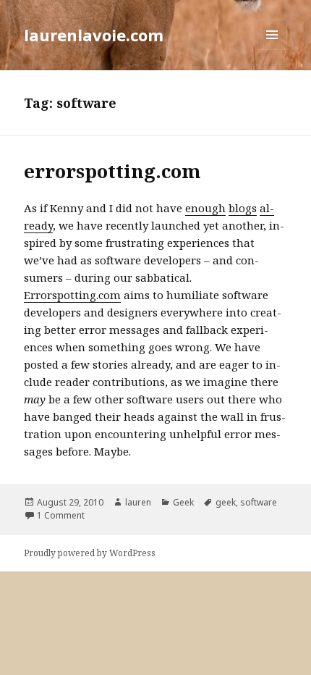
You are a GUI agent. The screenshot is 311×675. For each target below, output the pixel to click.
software (258, 502)
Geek (183, 502)
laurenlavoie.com (93, 35)
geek (226, 502)
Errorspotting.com (72, 295)
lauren (138, 502)
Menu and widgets (272, 49)
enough (205, 208)
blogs (243, 208)
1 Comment (61, 515)
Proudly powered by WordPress (90, 553)
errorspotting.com (112, 171)
